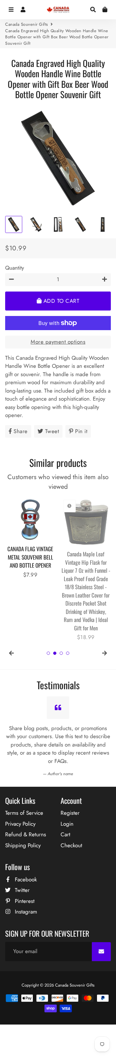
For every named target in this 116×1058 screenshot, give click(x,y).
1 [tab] (48, 653)
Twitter (21, 890)
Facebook (25, 879)
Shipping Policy (23, 845)
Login (67, 824)
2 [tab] (54, 653)
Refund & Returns (25, 834)
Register (70, 813)
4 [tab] (67, 653)
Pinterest (23, 901)
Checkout (71, 845)
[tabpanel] (30, 538)
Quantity (14, 268)
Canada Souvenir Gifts (26, 24)
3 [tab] (61, 653)
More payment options (58, 342)
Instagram (25, 911)
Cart (65, 834)
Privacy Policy (20, 824)
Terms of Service (24, 813)
